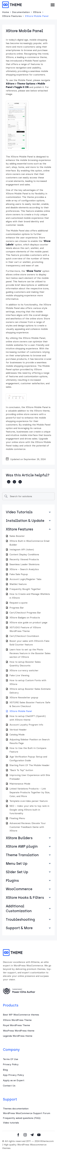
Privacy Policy (11, 1064)
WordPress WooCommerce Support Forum (26, 1113)
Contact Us (9, 1085)
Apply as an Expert (13, 1080)
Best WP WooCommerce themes (21, 1014)
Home (5, 12)
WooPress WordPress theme (18, 1030)
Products (10, 1005)
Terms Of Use (10, 1059)
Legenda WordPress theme (17, 1035)
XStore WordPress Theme (17, 1020)
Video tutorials (11, 1122)
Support (10, 1099)
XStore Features (12, 16)
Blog (5, 1069)
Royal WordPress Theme (16, 1025)
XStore (37, 12)
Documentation (21, 12)
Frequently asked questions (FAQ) (21, 1117)
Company (11, 1049)
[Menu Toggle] (52, 5)
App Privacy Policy (13, 1074)
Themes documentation (15, 1108)
